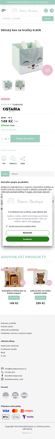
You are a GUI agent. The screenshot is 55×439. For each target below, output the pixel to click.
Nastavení (27, 232)
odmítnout (36, 221)
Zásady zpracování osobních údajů (22, 226)
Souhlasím (27, 239)
